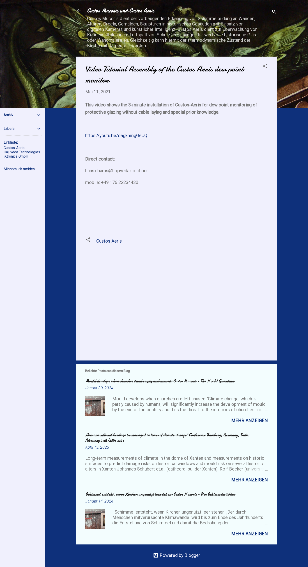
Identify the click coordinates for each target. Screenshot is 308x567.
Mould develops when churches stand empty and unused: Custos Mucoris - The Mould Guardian (159, 381)
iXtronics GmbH (16, 156)
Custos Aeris (109, 241)
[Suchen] (274, 12)
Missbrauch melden (19, 169)
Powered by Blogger (179, 555)
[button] (265, 66)
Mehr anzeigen (249, 420)
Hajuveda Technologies (22, 152)
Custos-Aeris (14, 148)
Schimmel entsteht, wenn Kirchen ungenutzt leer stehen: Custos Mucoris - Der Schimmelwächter (160, 494)
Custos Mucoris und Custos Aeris (120, 10)
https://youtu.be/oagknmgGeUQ (116, 135)
